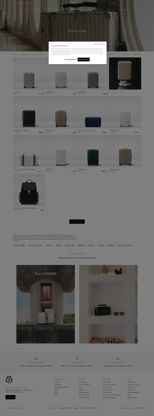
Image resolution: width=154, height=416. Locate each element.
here (61, 51)
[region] (78, 53)
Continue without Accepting (99, 43)
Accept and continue (84, 59)
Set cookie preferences (70, 59)
